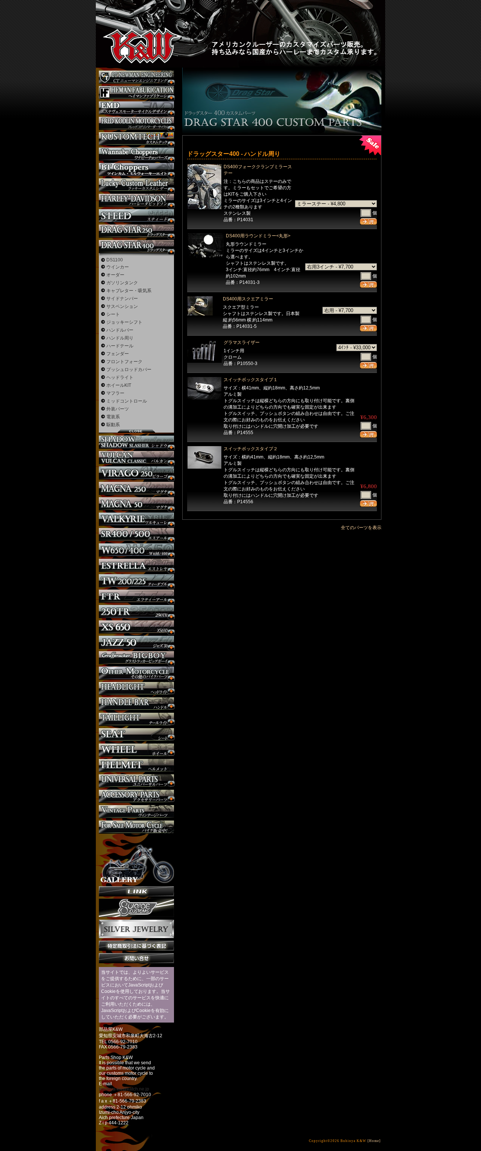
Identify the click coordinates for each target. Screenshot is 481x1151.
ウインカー (117, 267)
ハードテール (119, 345)
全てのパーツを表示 (361, 527)
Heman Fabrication (136, 92)
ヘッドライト (119, 377)
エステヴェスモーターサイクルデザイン (136, 108)
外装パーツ (117, 409)
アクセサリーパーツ (136, 796)
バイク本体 (136, 827)
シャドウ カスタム (136, 442)
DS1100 (114, 259)
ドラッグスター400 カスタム (136, 246)
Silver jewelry (136, 929)
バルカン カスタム (136, 457)
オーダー (115, 275)
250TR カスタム (136, 611)
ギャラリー (136, 859)
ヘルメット (136, 765)
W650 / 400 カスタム (136, 550)
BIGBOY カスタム (136, 657)
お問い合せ (136, 958)
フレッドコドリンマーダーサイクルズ (136, 123)
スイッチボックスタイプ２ (251, 448)
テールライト (136, 719)
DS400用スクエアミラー (248, 299)
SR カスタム (136, 534)
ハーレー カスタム (136, 200)
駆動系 (113, 424)
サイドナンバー (122, 298)
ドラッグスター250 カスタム (136, 231)
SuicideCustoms (136, 908)
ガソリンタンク (122, 282)
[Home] (374, 1141)
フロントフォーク (124, 361)
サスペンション (122, 306)
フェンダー (117, 353)
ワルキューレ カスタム (136, 519)
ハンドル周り (119, 338)
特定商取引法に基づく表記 (136, 946)
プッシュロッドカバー (128, 369)
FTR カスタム (136, 596)
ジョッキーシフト (124, 322)
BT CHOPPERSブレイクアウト (136, 169)
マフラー (115, 393)
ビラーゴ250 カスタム (136, 473)
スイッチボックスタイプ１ (251, 379)
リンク (136, 891)
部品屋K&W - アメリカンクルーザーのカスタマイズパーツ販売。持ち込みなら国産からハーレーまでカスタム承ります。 (135, 26)
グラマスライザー (242, 342)
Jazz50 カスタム (136, 642)
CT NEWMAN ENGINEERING (136, 77)
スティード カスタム (136, 215)
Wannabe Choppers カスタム (136, 154)
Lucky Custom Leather (136, 185)
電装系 (113, 416)
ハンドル (136, 704)
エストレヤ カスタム (136, 565)
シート (113, 314)
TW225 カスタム (136, 580)
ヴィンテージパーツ (136, 811)
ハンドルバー (119, 330)
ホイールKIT (118, 385)
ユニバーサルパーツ (136, 780)
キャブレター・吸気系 (128, 290)
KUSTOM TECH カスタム (136, 138)
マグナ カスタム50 (136, 503)
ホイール (136, 750)
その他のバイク (136, 673)
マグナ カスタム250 (136, 488)
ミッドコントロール (126, 401)
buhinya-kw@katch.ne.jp (124, 1089)
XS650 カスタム (136, 627)
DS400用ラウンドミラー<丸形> (258, 235)
